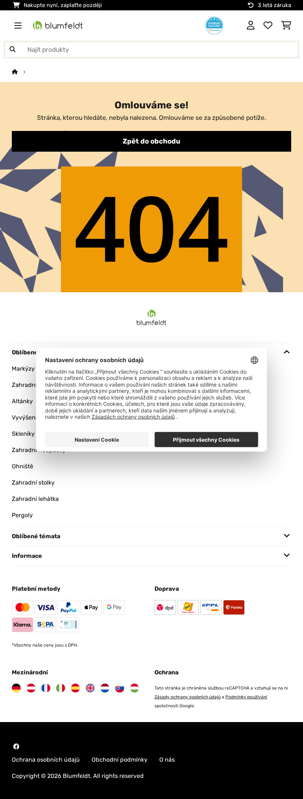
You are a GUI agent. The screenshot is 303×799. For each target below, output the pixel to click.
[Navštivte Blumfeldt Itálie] (60, 688)
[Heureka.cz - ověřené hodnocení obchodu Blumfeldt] (214, 24)
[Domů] (21, 72)
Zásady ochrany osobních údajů (187, 696)
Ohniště (22, 466)
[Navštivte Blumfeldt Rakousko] (31, 688)
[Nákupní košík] (286, 25)
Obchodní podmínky (119, 759)
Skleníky (23, 433)
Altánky (22, 401)
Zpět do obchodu (151, 141)
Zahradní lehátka (35, 498)
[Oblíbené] (267, 25)
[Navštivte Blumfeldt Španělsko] (75, 688)
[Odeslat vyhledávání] (13, 49)
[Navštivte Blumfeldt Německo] (16, 688)
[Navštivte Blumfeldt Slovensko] (119, 688)
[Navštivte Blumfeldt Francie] (45, 688)
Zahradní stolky (33, 482)
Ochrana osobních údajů (46, 759)
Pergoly (22, 515)
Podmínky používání (246, 696)
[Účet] (251, 25)
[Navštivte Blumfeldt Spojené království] (90, 688)
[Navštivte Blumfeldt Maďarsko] (134, 688)
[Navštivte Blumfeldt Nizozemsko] (105, 688)
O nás (167, 759)
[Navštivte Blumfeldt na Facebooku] (16, 746)
